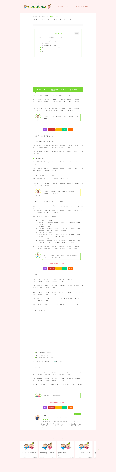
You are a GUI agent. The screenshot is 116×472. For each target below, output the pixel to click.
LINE (65, 129)
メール (70, 129)
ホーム (61, 6)
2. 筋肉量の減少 (45, 43)
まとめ (43, 49)
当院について (69, 6)
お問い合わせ (41, 470)
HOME (22, 466)
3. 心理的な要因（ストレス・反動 (49, 45)
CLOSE (76, 33)
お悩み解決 (85, 6)
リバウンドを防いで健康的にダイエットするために (52, 38)
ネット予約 (51, 129)
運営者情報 (22, 470)
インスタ (59, 129)
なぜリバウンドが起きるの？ (48, 40)
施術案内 (78, 6)
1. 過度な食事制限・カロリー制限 (49, 41)
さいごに (43, 53)
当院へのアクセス (45, 51)
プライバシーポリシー (31, 470)
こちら (54, 361)
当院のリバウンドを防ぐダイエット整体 (50, 47)
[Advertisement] (58, 72)
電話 (45, 129)
